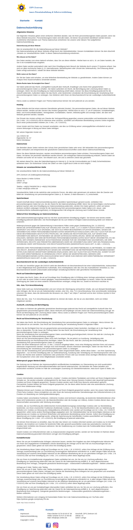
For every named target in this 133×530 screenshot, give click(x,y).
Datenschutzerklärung (29, 27)
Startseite (25, 20)
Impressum (24, 514)
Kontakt (39, 20)
